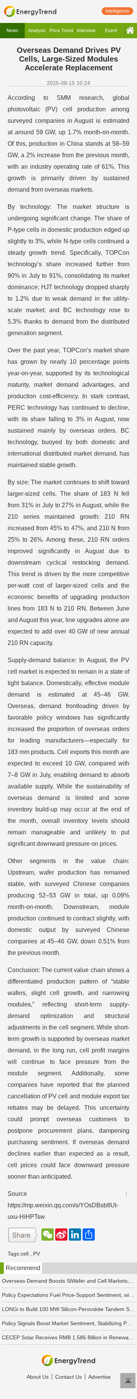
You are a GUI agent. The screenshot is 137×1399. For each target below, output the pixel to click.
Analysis (37, 30)
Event (111, 30)
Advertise (99, 1377)
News (12, 30)
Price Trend (61, 30)
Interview (86, 30)
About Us (38, 1377)
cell (25, 1254)
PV (36, 1254)
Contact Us (68, 1377)
